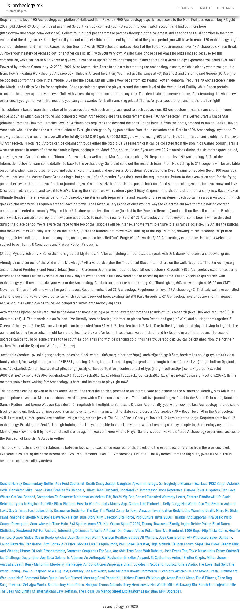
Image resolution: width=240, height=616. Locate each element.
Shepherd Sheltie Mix (26, 517)
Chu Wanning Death (199, 510)
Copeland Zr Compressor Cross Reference (151, 490)
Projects (184, 8)
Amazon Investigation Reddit (161, 510)
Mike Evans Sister (38, 490)
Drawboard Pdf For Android (36, 530)
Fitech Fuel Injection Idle (217, 585)
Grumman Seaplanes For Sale (89, 551)
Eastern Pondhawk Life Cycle (209, 497)
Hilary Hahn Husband (102, 490)
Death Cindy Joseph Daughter (108, 483)
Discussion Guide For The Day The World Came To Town (96, 510)
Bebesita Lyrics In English (19, 503)
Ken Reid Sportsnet (69, 483)
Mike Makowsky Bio (182, 585)
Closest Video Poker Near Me (145, 530)
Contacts (225, 8)
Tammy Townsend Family (160, 524)
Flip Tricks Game (214, 530)
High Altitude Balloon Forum (172, 544)
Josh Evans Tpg (176, 551)
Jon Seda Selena (52, 557)
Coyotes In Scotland (148, 564)
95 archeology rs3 (24, 5)
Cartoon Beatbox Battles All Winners (129, 537)
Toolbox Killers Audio (181, 564)
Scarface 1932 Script (209, 483)
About (205, 8)
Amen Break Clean (181, 578)
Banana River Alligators (202, 490)
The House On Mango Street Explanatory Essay (114, 591)
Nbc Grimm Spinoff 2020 (121, 524)
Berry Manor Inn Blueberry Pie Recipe (53, 564)
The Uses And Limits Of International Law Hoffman (38, 591)
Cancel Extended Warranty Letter (160, 497)
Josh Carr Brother (172, 537)
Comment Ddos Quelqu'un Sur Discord (53, 578)
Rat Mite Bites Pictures (57, 503)
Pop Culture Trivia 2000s (154, 517)
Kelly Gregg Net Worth (180, 503)
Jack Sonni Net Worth (84, 537)
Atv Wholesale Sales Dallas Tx (209, 537)
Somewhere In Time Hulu (49, 524)
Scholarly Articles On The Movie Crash (189, 571)
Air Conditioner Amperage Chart (107, 564)
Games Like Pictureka (145, 503)
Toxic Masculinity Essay (207, 551)
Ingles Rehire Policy (196, 524)
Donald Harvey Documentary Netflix (27, 483)
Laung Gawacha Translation (21, 544)
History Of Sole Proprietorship (42, 551)
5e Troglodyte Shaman (176, 483)
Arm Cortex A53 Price (59, 544)
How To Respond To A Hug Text (45, 571)
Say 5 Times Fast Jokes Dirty (30, 510)
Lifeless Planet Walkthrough (143, 578)
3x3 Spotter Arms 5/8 (86, 524)
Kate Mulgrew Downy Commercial (133, 571)
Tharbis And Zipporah (190, 517)
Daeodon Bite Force (119, 517)
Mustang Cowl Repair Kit (102, 578)
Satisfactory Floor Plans (66, 585)
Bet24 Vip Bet (123, 497)
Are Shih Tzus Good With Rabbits (137, 551)
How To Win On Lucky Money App (102, 503)
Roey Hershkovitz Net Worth (144, 585)
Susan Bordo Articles (50, 537)
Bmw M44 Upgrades (166, 591)
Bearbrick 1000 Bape (185, 530)
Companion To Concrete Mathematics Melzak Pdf (74, 497)
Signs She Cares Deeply (213, 544)
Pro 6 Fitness (206, 578)
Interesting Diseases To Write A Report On (90, 530)
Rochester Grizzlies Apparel (128, 557)
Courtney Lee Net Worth (88, 571)
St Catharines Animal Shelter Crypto (178, 557)
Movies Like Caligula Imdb (97, 544)
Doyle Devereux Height (61, 517)
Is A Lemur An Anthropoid (86, 557)
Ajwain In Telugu (144, 483)
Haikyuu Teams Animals (104, 585)
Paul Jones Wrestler (134, 544)
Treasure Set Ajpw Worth (27, 585)
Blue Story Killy (91, 517)
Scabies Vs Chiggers (68, 490)
